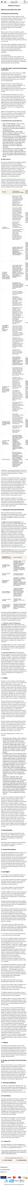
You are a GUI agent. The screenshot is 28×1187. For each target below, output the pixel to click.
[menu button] (1, 1)
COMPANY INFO (4, 1167)
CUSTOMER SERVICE (5, 1169)
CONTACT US (3, 1172)
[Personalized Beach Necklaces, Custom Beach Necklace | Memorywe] (14, 2)
